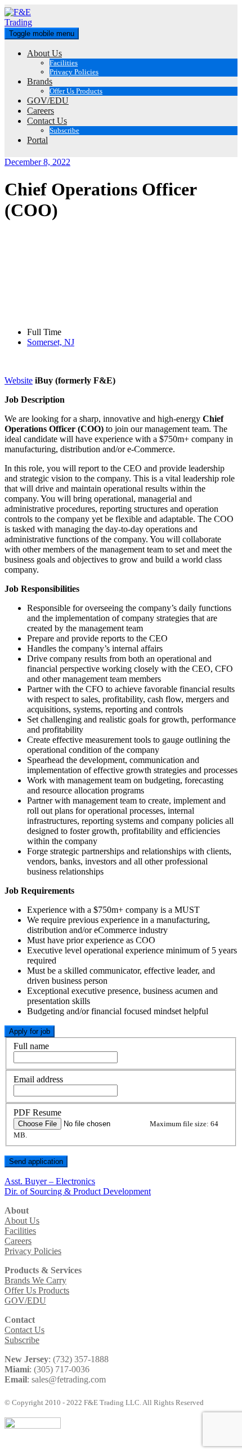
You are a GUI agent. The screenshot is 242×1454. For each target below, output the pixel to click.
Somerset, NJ (50, 342)
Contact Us (47, 121)
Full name (31, 1046)
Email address (38, 1079)
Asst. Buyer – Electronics (50, 1181)
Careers (40, 110)
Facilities (64, 63)
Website (19, 380)
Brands (39, 81)
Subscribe (64, 130)
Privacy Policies (74, 72)
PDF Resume (37, 1112)
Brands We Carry (35, 1280)
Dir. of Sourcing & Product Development (78, 1191)
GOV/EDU (48, 100)
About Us (44, 53)
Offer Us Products (76, 91)
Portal (37, 140)
